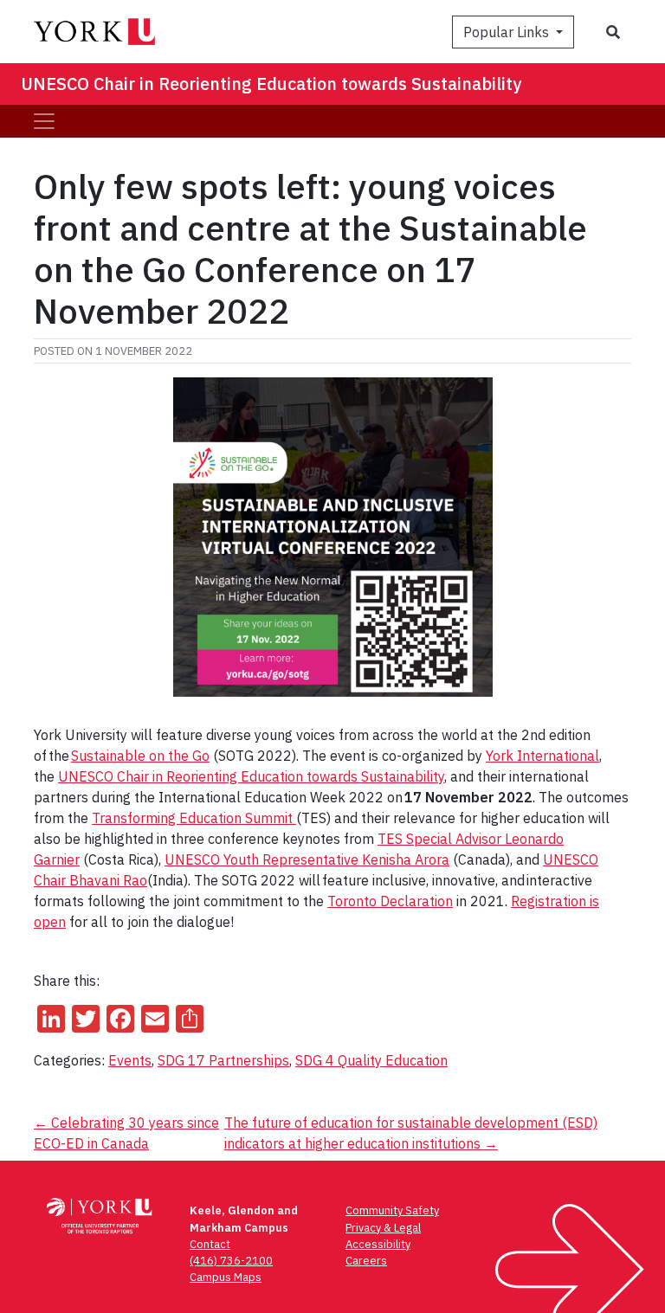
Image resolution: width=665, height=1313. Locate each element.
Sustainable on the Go (140, 755)
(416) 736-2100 (231, 1260)
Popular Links (507, 32)
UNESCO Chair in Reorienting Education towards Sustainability (271, 83)
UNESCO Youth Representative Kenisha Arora (307, 859)
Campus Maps (225, 1277)
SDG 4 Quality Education (371, 1060)
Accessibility (377, 1244)
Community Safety (392, 1210)
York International (542, 755)
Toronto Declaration (390, 901)
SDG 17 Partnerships (223, 1060)
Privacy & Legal (383, 1227)
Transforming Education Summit (194, 818)
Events (130, 1060)
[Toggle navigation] (44, 121)
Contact (210, 1244)
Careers (366, 1260)
